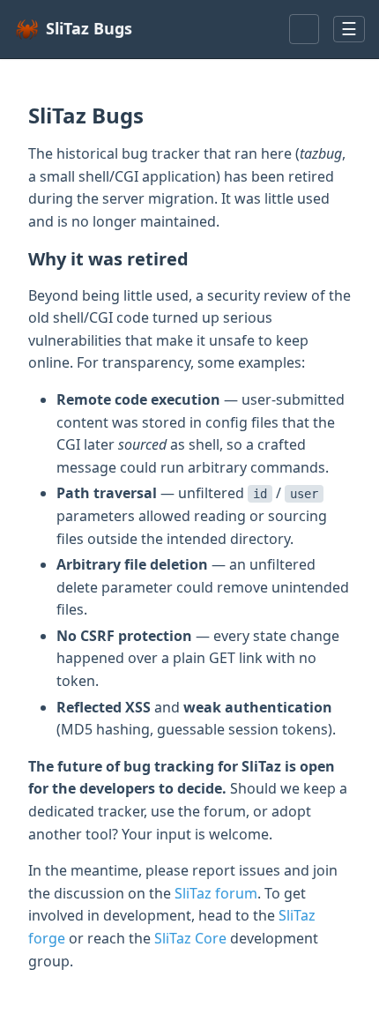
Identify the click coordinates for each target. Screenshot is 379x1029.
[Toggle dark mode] (304, 29)
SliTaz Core (190, 938)
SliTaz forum (216, 893)
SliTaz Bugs (89, 28)
